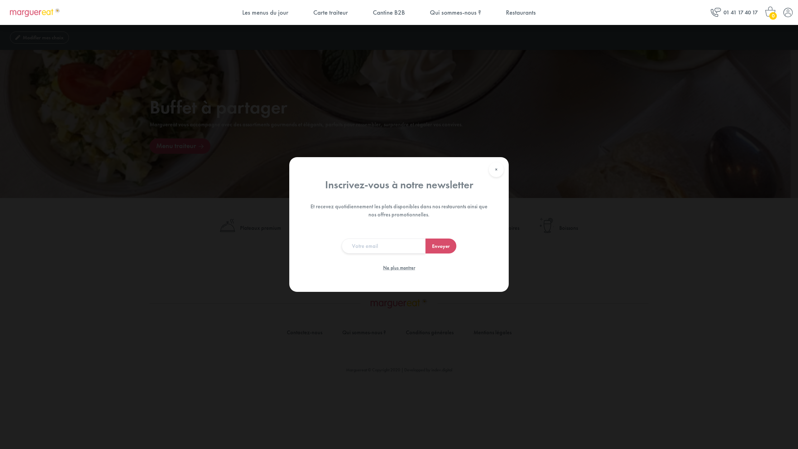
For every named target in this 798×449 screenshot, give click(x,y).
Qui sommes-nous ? (455, 12)
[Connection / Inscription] (788, 12)
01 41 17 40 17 (740, 12)
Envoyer (441, 246)
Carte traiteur (330, 12)
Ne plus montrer (399, 267)
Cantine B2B (389, 12)
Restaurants (521, 12)
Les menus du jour (265, 12)
